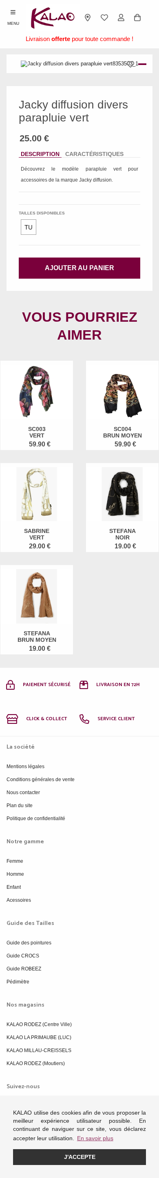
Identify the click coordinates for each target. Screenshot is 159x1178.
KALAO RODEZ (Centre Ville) (39, 1024)
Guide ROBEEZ (24, 969)
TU (28, 227)
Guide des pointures (29, 943)
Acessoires (19, 900)
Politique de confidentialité (36, 818)
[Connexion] (121, 17)
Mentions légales (25, 766)
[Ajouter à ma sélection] (132, 64)
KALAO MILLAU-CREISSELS (39, 1050)
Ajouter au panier (79, 267)
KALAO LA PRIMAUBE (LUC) (39, 1037)
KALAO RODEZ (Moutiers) (36, 1063)
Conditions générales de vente (41, 779)
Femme (15, 861)
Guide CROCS (23, 956)
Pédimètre (18, 982)
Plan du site (20, 805)
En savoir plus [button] (95, 1138)
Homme (15, 874)
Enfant (14, 887)
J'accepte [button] (79, 1157)
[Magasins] (88, 17)
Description (40, 154)
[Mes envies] (104, 17)
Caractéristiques (94, 154)
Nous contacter (23, 792)
